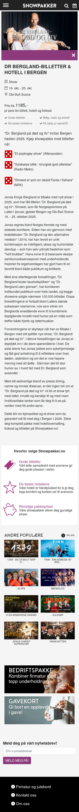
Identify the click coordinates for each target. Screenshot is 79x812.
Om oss (23, 803)
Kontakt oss (26, 795)
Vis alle (70, 535)
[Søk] (66, 5)
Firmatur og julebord (33, 786)
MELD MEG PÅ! (17, 760)
